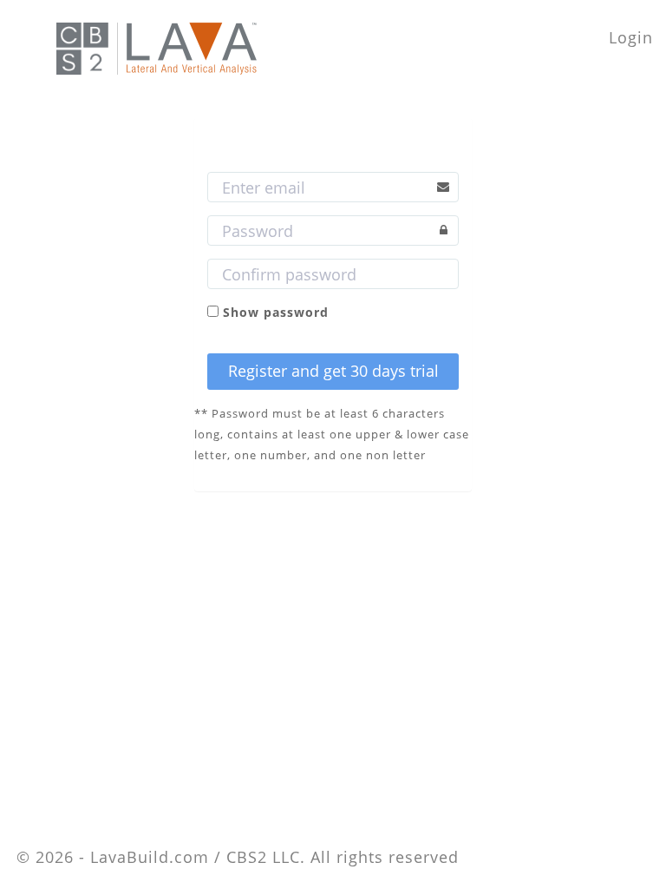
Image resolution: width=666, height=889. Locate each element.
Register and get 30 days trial (333, 370)
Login (631, 37)
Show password (276, 312)
